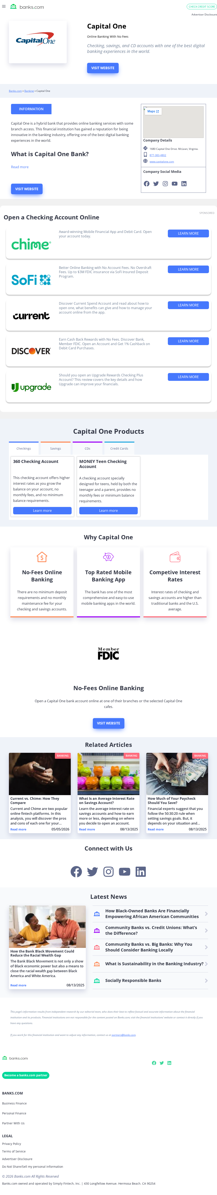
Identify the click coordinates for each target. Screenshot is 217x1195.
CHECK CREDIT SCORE (202, 6)
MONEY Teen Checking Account (103, 463)
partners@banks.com (124, 1035)
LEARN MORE (188, 233)
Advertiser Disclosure (17, 1159)
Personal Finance (14, 1113)
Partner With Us (13, 1123)
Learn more (42, 510)
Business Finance (14, 1103)
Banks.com (15, 91)
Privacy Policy (11, 1144)
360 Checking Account (35, 461)
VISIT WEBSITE (102, 68)
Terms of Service (14, 1151)
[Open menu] (4, 6)
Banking (29, 91)
